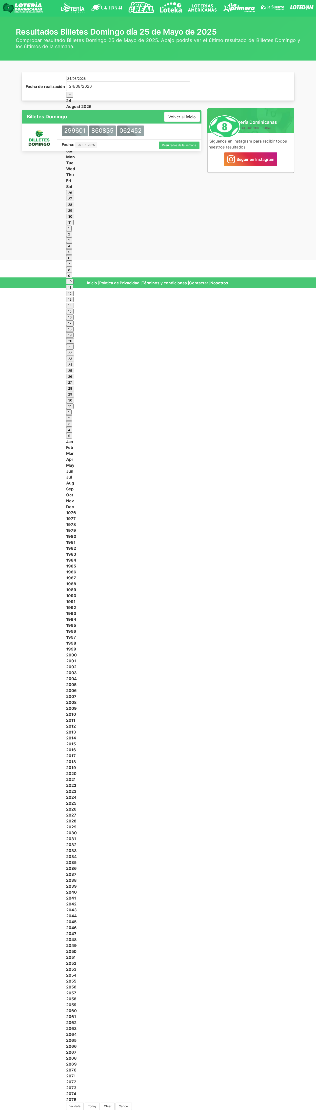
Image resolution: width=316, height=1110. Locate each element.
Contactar (198, 282)
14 (70, 305)
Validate (74, 1106)
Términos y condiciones (164, 282)
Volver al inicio (182, 116)
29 (70, 210)
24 (70, 365)
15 (70, 311)
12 (70, 293)
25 (70, 371)
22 (70, 353)
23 (70, 359)
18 (70, 329)
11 (69, 288)
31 (70, 222)
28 (70, 205)
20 (70, 341)
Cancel (124, 1106)
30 (70, 216)
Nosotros (219, 282)
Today (92, 1106)
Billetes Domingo (47, 117)
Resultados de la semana (179, 145)
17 (70, 323)
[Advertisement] (250, 213)
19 (70, 335)
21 (70, 347)
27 (70, 199)
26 (70, 193)
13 (70, 299)
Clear (107, 1106)
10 (70, 282)
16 (70, 317)
